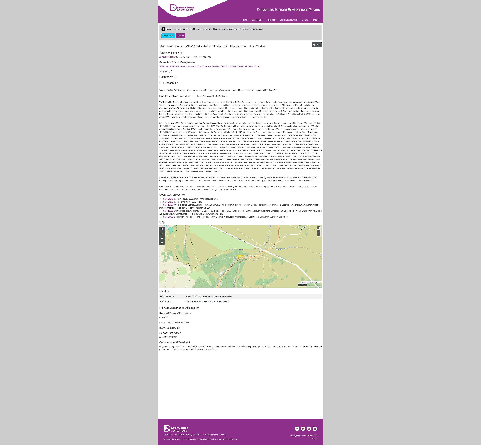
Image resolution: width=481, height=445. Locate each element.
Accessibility (179, 435)
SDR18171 (168, 202)
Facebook (297, 429)
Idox (185, 439)
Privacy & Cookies (193, 435)
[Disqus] (240, 386)
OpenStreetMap (308, 282)
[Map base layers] (161, 233)
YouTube (309, 429)
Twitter (303, 429)
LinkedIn (315, 429)
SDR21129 (168, 211)
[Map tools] (161, 242)
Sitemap (223, 435)
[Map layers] (161, 229)
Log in (314, 438)
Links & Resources (288, 20)
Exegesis (176, 439)
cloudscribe (232, 439)
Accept (180, 36)
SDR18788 (168, 217)
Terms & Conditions (210, 435)
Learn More (168, 36)
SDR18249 (168, 199)
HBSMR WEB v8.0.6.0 (217, 439)
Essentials (257, 20)
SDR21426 (168, 205)
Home (244, 20)
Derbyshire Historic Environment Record (288, 10)
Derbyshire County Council (302, 436)
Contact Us (168, 435)
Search (305, 20)
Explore (271, 20)
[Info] (161, 238)
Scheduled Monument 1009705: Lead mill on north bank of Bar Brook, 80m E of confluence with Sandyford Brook (209, 66)
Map (315, 20)
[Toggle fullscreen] (318, 227)
